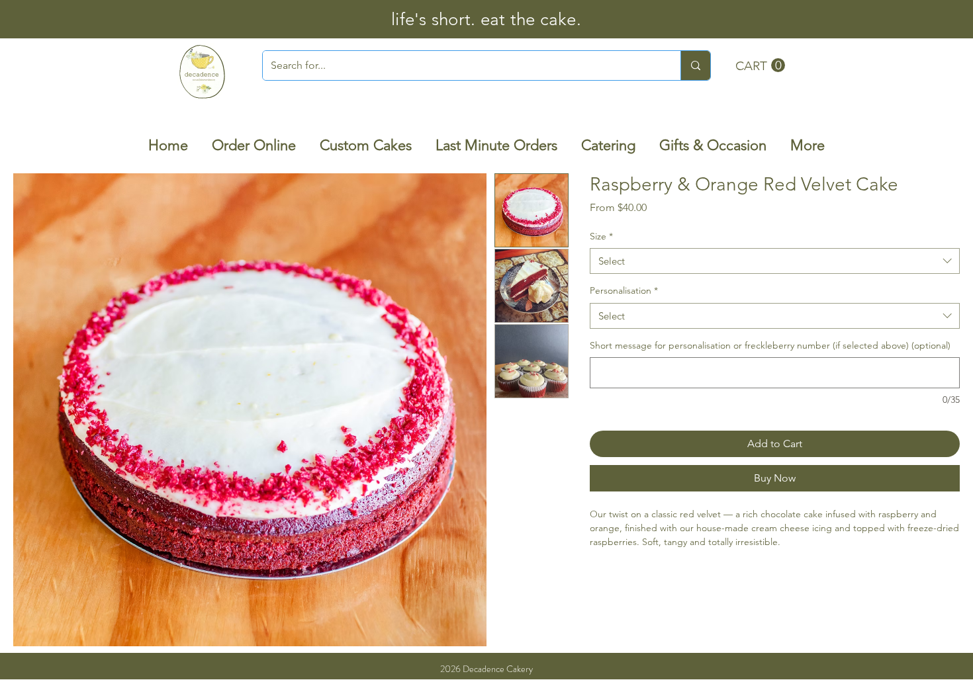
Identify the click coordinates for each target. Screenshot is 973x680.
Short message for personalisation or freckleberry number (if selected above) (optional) (770, 345)
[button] (760, 65)
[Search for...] (695, 65)
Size (601, 236)
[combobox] (775, 261)
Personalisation (624, 290)
